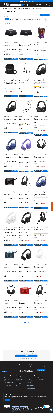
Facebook (34, 407)
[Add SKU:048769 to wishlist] (16, 101)
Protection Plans (7, 385)
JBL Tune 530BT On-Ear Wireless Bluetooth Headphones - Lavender (25, 158)
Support (39, 8)
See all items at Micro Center (28, 19)
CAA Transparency (26, 407)
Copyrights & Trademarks (16, 410)
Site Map (28, 390)
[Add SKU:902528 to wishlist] (46, 212)
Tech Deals (31, 1)
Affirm (17, 385)
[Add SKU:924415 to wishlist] (16, 27)
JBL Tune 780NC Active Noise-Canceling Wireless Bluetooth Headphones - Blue (40, 194)
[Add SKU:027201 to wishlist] (31, 285)
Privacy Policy (28, 408)
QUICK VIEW (7, 58)
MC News (36, 8)
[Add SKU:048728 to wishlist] (46, 175)
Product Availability (19, 379)
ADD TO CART (14, 58)
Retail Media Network (31, 388)
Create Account (32, 358)
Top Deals (10, 8)
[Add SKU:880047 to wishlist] (46, 27)
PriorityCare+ (31, 8)
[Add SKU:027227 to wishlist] (31, 63)
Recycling (6, 383)
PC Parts (14, 8)
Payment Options (19, 383)
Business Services (30, 387)
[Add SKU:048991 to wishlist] (46, 249)
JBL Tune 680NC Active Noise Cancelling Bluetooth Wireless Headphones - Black (25, 231)
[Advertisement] (15, 334)
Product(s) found (44, 14)
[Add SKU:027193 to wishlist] (16, 249)
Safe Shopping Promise (9, 382)
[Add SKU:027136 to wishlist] (31, 27)
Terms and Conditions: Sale (27, 409)
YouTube (40, 407)
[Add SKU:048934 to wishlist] (31, 212)
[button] (46, 406)
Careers (28, 383)
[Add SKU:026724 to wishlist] (46, 139)
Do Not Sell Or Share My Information (18, 408)
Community (29, 377)
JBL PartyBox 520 (37, 44)
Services (26, 8)
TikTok (42, 407)
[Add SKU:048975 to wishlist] (46, 285)
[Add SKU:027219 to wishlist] (31, 101)
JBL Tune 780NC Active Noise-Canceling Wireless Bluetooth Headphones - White (10, 231)
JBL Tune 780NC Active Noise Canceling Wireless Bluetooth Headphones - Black (40, 82)
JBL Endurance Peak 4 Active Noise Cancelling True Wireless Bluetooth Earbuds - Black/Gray (11, 82)
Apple (23, 8)
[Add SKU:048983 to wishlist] (31, 175)
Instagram (38, 407)
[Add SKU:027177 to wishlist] (16, 175)
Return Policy (7, 379)
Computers (19, 8)
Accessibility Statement (24, 406)
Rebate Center (30, 380)
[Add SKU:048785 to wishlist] (16, 139)
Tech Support (40, 379)
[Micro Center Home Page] (6, 4)
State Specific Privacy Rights (17, 407)
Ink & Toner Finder (30, 382)
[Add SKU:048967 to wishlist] (46, 63)
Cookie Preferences (15, 411)
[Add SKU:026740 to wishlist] (46, 101)
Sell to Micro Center (31, 385)
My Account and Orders (9, 377)
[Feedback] (51, 206)
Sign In (26, 355)
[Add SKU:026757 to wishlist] (16, 285)
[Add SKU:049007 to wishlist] (31, 139)
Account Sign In (25, 410)
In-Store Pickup (19, 377)
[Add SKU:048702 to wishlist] (16, 212)
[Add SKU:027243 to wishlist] (16, 63)
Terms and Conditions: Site (16, 409)
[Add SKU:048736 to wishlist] (31, 249)
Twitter (36, 407)
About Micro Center (15, 406)
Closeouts (40, 377)
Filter (7, 19)
